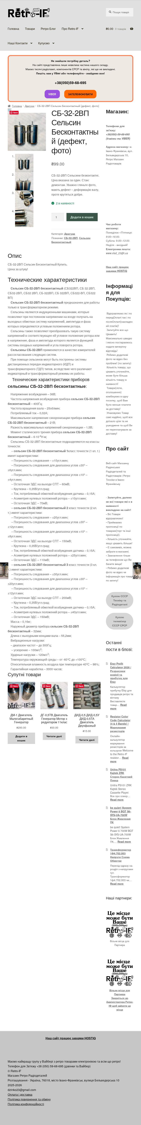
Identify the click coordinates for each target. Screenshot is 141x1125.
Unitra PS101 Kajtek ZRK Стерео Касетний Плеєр (121, 775)
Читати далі (54, 736)
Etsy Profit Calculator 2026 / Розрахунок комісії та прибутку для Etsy (120, 673)
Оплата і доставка (20, 1094)
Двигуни (29, 106)
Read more (117, 799)
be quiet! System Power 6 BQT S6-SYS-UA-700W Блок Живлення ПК (120, 815)
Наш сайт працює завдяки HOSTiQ (71, 1038)
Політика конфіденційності (26, 1104)
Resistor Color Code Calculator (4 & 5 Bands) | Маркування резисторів (120, 724)
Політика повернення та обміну (29, 1099)
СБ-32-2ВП (71, 238)
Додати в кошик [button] (21, 738)
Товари (30, 29)
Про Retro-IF (70, 29)
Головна (13, 29)
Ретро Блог (48, 29)
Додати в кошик (81, 217)
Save (15, 112)
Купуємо (44, 43)
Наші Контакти (18, 43)
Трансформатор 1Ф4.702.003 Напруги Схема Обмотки (120, 855)
